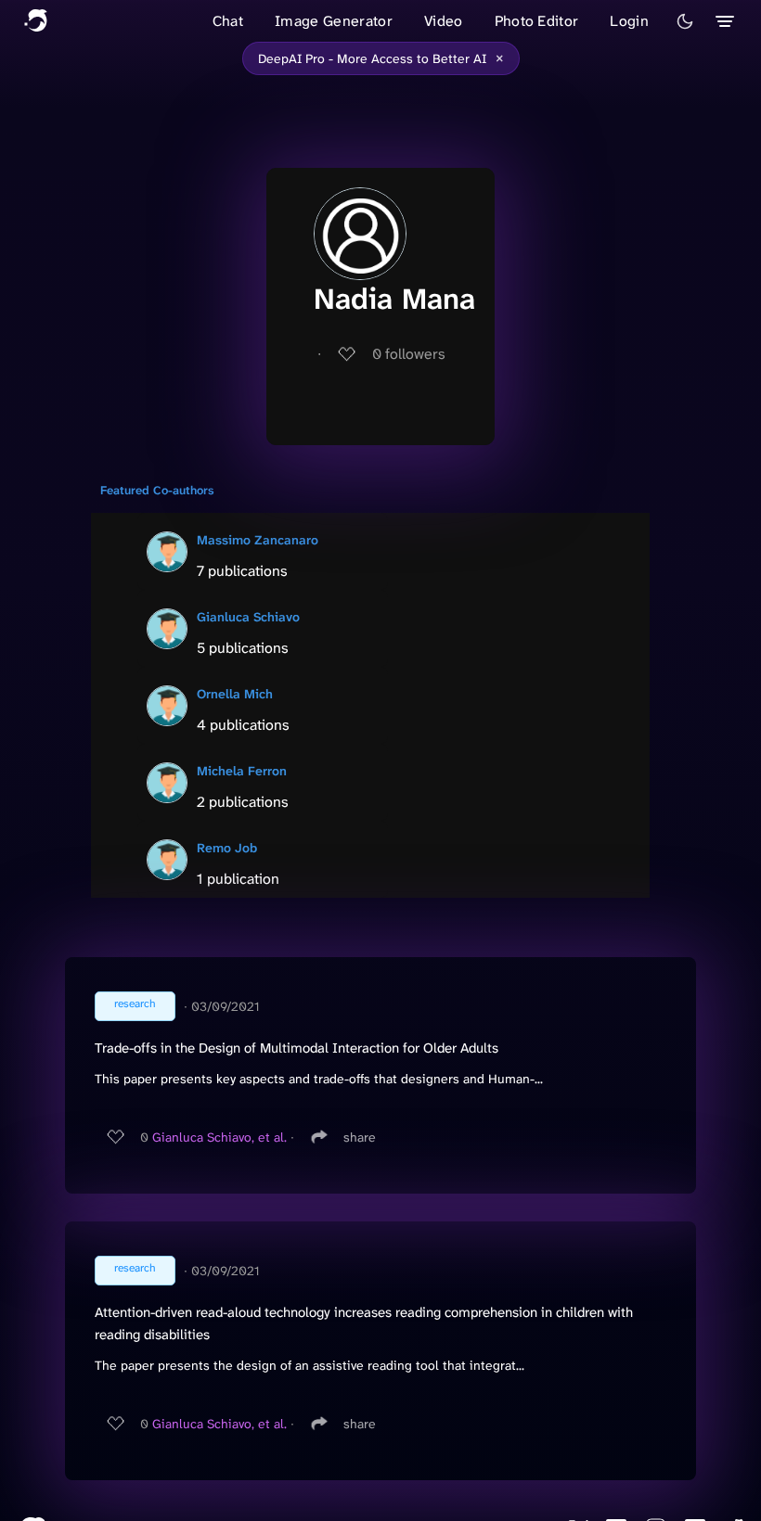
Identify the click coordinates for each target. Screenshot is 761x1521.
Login (629, 21)
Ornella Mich (235, 693)
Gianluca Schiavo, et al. (219, 1137)
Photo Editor (537, 21)
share (359, 1137)
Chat (228, 21)
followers (408, 354)
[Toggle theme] (685, 21)
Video (443, 21)
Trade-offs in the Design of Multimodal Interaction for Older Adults (296, 1048)
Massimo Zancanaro (257, 539)
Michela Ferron (242, 770)
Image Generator (334, 21)
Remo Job (227, 847)
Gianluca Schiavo (248, 616)
